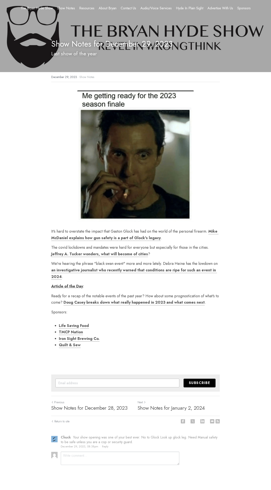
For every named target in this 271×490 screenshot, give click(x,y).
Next (140, 402)
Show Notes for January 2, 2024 (171, 408)
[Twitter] (193, 421)
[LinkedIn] (202, 421)
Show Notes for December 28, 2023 (89, 408)
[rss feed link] (218, 421)
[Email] (212, 421)
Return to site (61, 421)
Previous (59, 402)
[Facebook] (183, 421)
